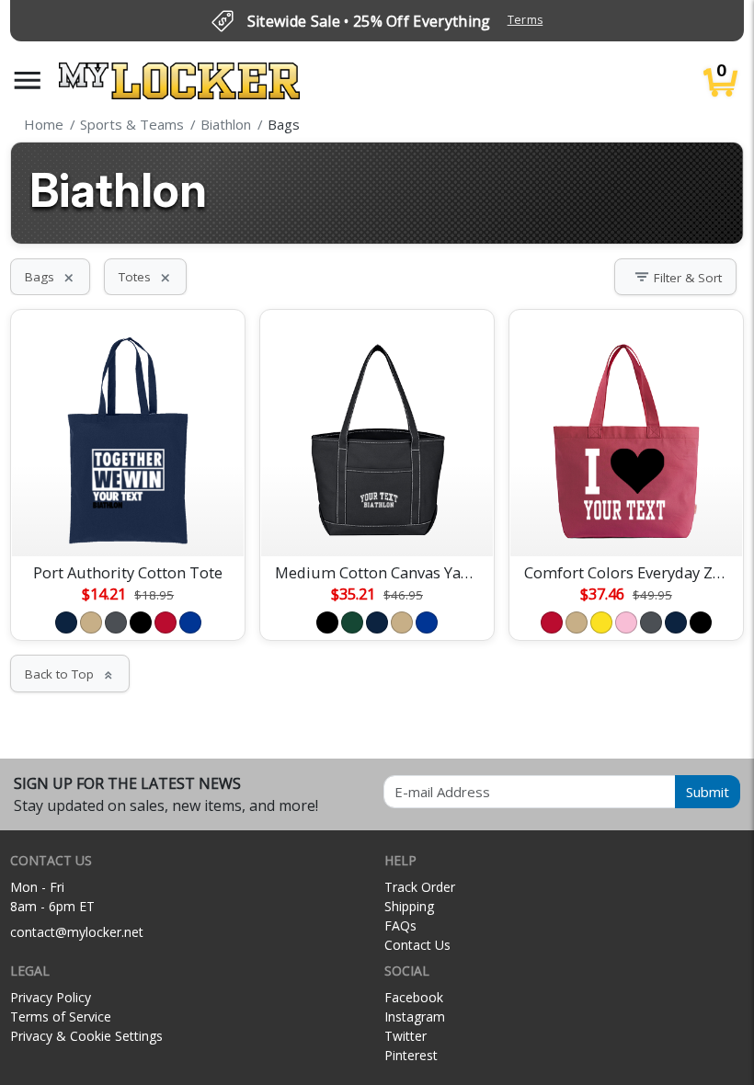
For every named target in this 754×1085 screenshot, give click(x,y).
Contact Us (417, 945)
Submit (707, 791)
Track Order (419, 887)
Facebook (413, 997)
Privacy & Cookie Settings (86, 1036)
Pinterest (411, 1055)
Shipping (409, 906)
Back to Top (70, 674)
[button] (27, 80)
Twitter (405, 1036)
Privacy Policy (50, 997)
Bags (50, 276)
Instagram (414, 1016)
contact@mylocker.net (76, 932)
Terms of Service (60, 1016)
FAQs (400, 925)
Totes (145, 276)
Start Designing (128, 520)
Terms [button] (525, 20)
